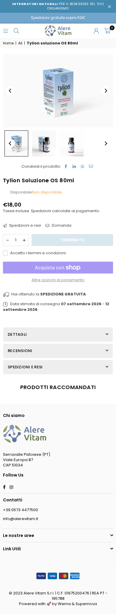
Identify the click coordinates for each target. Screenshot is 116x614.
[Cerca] (16, 30)
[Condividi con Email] (91, 166)
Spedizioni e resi (24, 225)
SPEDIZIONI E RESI (25, 367)
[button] (107, 30)
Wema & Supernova (77, 604)
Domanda (61, 225)
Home (8, 43)
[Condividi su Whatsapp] (82, 166)
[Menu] (5, 30)
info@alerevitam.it (20, 519)
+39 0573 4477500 (20, 510)
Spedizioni (41, 211)
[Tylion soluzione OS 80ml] (16, 143)
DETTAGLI (17, 334)
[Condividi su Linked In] (74, 166)
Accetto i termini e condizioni (37, 253)
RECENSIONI (20, 351)
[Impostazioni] (96, 30)
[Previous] (10, 90)
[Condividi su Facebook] (66, 166)
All (20, 43)
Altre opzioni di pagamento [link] (58, 280)
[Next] (105, 90)
